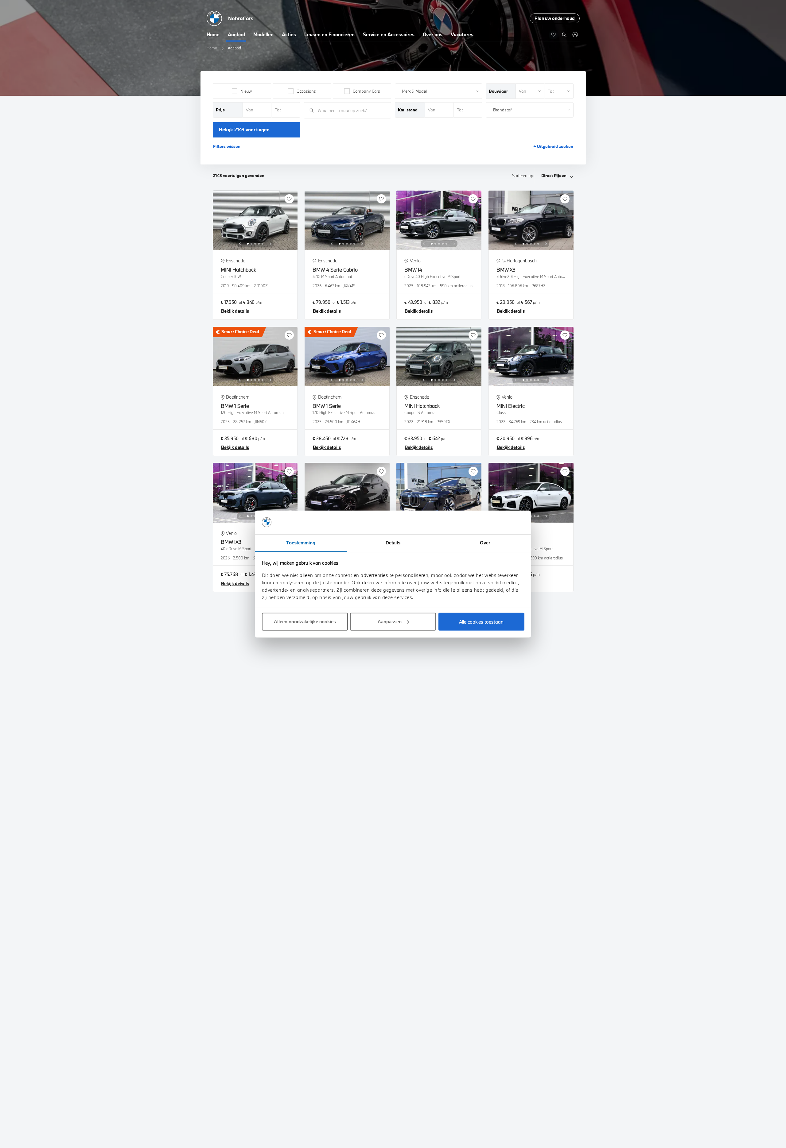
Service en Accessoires (388, 34)
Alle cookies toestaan (481, 621)
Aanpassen (390, 621)
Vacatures (462, 34)
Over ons (432, 34)
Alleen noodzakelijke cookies (305, 621)
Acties (289, 34)
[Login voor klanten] (574, 34)
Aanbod (236, 34)
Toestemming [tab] (300, 542)
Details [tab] (393, 542)
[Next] (270, 243)
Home (213, 34)
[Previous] (239, 243)
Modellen (263, 34)
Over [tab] (485, 542)
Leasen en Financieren (329, 34)
